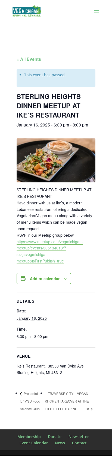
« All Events (29, 59)
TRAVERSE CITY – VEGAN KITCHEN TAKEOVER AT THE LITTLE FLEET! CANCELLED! (67, 401)
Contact (79, 442)
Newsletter (79, 436)
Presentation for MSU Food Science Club (31, 401)
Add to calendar (45, 278)
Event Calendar (34, 442)
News (60, 442)
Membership (29, 436)
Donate (54, 436)
